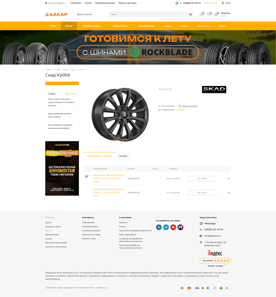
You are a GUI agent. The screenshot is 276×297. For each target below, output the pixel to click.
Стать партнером (127, 234)
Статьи (122, 226)
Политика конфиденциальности (135, 230)
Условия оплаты (90, 226)
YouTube (173, 227)
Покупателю (88, 222)
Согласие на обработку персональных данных (131, 240)
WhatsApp (210, 223)
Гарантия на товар (91, 234)
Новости (123, 222)
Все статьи (71, 94)
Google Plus (180, 227)
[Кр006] (120, 114)
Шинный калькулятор (56, 242)
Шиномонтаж (52, 234)
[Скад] (214, 89)
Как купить (88, 217)
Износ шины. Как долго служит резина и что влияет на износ (61, 102)
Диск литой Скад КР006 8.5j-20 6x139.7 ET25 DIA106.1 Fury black (108, 178)
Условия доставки (91, 230)
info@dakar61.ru (212, 236)
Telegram (166, 227)
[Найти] (190, 14)
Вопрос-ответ (89, 238)
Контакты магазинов (55, 246)
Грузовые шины (53, 226)
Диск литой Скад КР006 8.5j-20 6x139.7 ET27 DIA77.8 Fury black (108, 192)
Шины (48, 222)
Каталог (49, 217)
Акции (48, 238)
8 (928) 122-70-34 (213, 229)
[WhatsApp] (177, 3)
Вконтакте (159, 227)
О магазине (125, 217)
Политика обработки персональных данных (130, 246)
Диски (48, 230)
